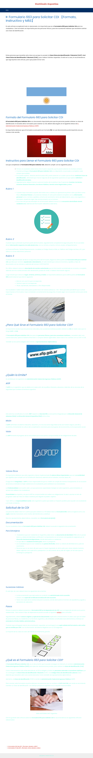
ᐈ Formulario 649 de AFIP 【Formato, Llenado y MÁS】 (23, 746)
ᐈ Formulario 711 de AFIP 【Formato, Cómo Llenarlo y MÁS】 (24, 748)
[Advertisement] (46, 44)
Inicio (7, 10)
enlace (59, 612)
